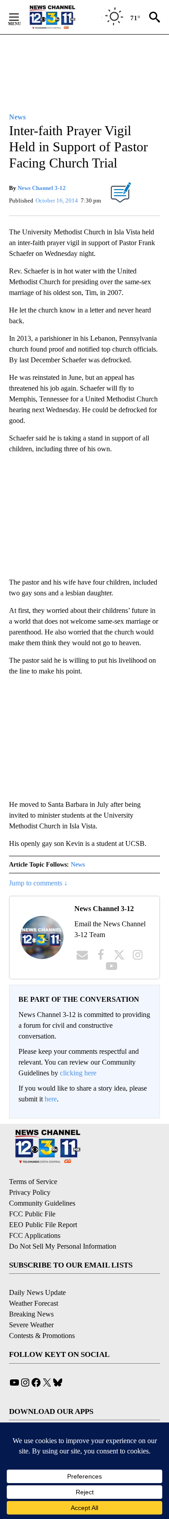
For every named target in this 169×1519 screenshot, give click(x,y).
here (51, 1099)
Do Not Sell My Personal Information (62, 1246)
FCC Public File (32, 1214)
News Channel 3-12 (42, 188)
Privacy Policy (29, 1192)
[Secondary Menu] (20, 17)
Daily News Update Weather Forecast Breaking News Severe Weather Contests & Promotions (42, 1314)
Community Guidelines (42, 1203)
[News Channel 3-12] (63, 17)
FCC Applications (34, 1235)
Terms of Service (33, 1181)
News (78, 864)
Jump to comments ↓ (38, 883)
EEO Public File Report (43, 1224)
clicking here (78, 1073)
